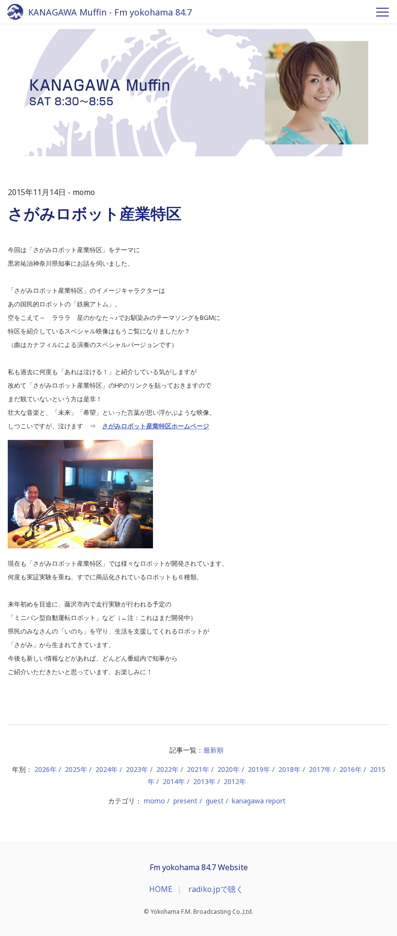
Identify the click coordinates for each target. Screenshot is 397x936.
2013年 (204, 781)
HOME (160, 889)
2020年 (228, 769)
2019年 (259, 769)
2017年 (320, 769)
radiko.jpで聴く (216, 889)
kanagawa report (259, 800)
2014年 (174, 781)
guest (215, 800)
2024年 (106, 769)
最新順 (213, 750)
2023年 (137, 769)
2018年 (289, 769)
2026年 (45, 769)
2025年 (76, 769)
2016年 (350, 769)
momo (154, 800)
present (185, 800)
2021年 (198, 769)
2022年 (167, 769)
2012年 (235, 781)
